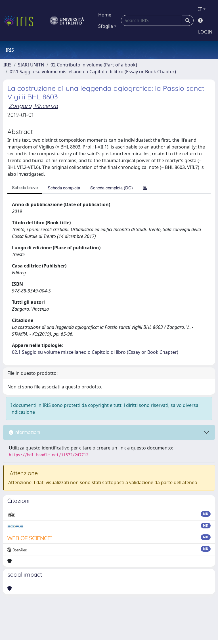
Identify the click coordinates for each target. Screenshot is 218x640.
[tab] (145, 187)
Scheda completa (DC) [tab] (111, 188)
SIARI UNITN (31, 65)
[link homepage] (20, 20)
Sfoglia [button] (105, 26)
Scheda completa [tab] (64, 188)
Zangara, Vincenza (33, 105)
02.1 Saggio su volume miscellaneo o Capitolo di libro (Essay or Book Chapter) (93, 71)
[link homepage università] (67, 20)
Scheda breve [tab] (25, 187)
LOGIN (205, 32)
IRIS (7, 65)
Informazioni (26, 432)
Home (104, 15)
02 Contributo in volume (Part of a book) (94, 65)
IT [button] (200, 9)
